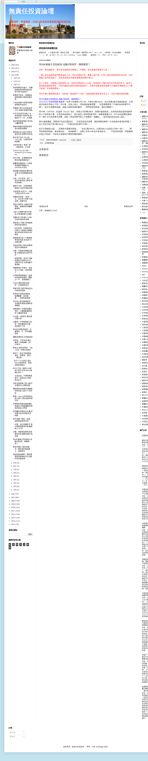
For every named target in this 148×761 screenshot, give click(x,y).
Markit (144, 266)
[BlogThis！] (74, 140)
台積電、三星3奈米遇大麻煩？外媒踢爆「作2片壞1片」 (22, 342)
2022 (13, 494)
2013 (13, 524)
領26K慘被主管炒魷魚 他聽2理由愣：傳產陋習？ (22, 441)
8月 (14, 466)
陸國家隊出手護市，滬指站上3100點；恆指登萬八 (22, 270)
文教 (143, 200)
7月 (14, 469)
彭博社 (144, 372)
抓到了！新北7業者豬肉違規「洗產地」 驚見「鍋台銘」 (22, 355)
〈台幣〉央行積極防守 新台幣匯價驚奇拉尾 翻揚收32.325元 (23, 426)
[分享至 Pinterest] (80, 140)
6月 (14, 473)
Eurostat (145, 269)
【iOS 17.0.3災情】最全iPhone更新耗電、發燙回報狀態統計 (22, 363)
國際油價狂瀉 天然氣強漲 (23, 337)
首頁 (86, 206)
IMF (143, 275)
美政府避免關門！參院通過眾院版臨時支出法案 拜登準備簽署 (22, 456)
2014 (13, 521)
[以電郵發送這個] (72, 140)
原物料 (144, 135)
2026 (13, 65)
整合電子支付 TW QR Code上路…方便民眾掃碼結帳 (22, 139)
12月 (15, 78)
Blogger (101, 747)
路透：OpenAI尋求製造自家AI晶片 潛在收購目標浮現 (23, 398)
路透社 (144, 392)
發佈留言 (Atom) (51, 210)
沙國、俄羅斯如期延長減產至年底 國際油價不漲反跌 (22, 434)
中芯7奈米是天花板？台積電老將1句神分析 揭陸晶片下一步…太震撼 (22, 116)
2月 (14, 486)
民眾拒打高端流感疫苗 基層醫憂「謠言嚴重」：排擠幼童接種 (22, 296)
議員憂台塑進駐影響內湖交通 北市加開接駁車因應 (22, 173)
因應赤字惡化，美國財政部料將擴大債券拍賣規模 (22, 97)
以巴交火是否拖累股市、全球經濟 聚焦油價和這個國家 (22, 303)
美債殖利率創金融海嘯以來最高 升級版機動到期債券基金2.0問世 (22, 406)
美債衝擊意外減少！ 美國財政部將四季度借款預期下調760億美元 (23, 90)
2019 (13, 504)
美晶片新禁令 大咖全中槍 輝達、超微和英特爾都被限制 (23, 206)
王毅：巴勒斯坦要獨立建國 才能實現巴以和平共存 (22, 253)
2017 (13, 511)
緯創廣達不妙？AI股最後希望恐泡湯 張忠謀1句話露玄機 (22, 240)
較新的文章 (44, 206)
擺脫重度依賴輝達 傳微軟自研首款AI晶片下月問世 (23, 391)
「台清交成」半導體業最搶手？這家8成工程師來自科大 (22, 378)
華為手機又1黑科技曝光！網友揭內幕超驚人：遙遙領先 (21, 449)
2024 (13, 71)
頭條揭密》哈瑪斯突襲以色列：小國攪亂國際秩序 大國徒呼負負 (22, 311)
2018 (13, 507)
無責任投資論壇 (31, 11)
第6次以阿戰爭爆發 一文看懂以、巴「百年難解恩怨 (22, 331)
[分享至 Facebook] (78, 140)
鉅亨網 (144, 413)
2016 (13, 514)
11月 (15, 81)
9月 (14, 463)
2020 (13, 501)
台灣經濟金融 (49, 143)
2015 (13, 518)
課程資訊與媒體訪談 (48, 48)
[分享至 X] (76, 140)
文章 (144, 101)
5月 (14, 476)
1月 (14, 490)
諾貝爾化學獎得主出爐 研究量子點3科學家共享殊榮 (23, 413)
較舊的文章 (128, 206)
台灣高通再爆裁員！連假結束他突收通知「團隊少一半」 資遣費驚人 (22, 277)
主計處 (144, 366)
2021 (13, 497)
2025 (13, 68)
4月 (14, 480)
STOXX (145, 272)
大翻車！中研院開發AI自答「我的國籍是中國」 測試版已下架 (22, 324)
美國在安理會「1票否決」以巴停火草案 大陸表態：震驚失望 (22, 199)
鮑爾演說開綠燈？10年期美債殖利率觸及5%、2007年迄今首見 (22, 165)
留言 (144, 105)
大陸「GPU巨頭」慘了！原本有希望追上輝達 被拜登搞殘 (22, 180)
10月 (15, 85)
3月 (14, 483)
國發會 (144, 360)
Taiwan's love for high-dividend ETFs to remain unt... (22, 152)
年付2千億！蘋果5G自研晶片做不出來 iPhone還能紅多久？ (22, 370)
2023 (13, 75)
